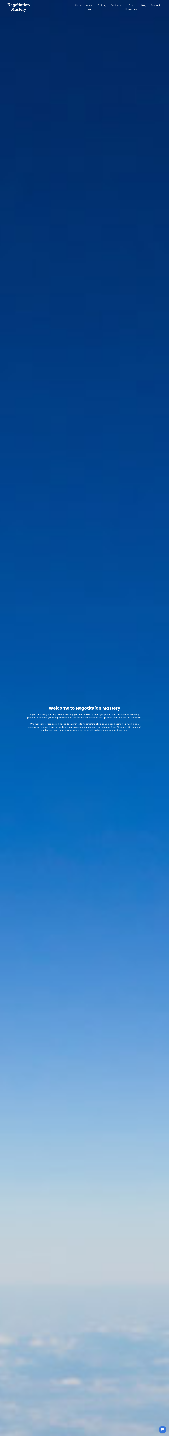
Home (78, 5)
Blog (143, 5)
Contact (155, 5)
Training (102, 5)
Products (116, 5)
